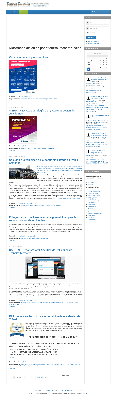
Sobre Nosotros (38, 390)
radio (53, 302)
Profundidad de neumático (95, 213)
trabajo (72, 364)
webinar (23, 148)
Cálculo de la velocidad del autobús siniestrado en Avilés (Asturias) (43, 161)
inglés (91, 184)
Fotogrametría (25, 238)
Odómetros (91, 210)
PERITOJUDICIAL (91, 102)
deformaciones (14, 304)
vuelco (64, 302)
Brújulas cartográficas (94, 191)
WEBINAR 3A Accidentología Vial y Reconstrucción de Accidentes (41, 112)
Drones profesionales (94, 201)
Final (46, 377)
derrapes (70, 302)
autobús (41, 205)
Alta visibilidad (92, 190)
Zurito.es (85, 393)
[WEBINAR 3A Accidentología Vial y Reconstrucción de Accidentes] (23, 129)
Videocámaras (92, 219)
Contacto (44, 12)
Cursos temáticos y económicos (28, 57)
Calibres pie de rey (93, 193)
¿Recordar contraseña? (94, 43)
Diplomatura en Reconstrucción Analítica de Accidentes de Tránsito (44, 318)
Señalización (91, 215)
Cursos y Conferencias (24, 96)
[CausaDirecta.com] (27, 4)
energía (78, 364)
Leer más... (12, 357)
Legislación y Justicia (101, 163)
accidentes (24, 99)
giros (30, 366)
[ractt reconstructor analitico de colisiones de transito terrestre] (45, 267)
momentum (46, 302)
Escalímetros (91, 202)
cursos (51, 99)
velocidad (59, 205)
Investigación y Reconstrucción (27, 203)
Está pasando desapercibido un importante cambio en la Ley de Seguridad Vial (95, 161)
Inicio (9, 12)
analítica (42, 364)
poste (53, 205)
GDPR (81, 390)
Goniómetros (91, 204)
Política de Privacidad (51, 390)
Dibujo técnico (92, 199)
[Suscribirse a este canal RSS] (80, 52)
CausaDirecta (90, 83)
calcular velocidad (36, 302)
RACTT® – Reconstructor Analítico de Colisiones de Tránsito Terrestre (40, 251)
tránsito (56, 364)
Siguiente (39, 377)
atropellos (36, 366)
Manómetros (91, 212)
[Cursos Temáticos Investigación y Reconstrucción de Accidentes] (23, 77)
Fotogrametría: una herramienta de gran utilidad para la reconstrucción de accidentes (42, 219)
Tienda (37, 12)
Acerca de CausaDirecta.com (68, 390)
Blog (15, 12)
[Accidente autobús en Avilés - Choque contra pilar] (23, 172)
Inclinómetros (92, 206)
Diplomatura (24, 364)
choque (48, 205)
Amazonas (89, 155)
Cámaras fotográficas (94, 195)
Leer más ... (12, 101)
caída (76, 302)
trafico (62, 364)
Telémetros (91, 217)
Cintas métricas (92, 197)
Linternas (90, 208)
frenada (58, 302)
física (67, 364)
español (91, 182)
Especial (22, 12)
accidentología (43, 99)
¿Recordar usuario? (93, 41)
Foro (30, 12)
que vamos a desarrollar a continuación (68, 198)
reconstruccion (33, 99)
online (56, 99)
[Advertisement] (45, 31)
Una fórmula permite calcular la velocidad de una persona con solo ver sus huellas (97, 88)
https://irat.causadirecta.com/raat (96, 120)
